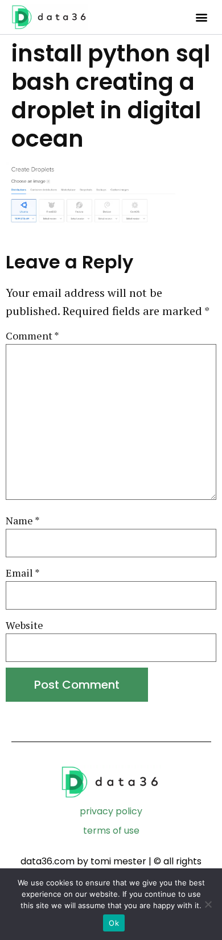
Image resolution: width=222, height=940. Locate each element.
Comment (32, 335)
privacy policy (111, 811)
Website (24, 625)
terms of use (111, 830)
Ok (114, 922)
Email (23, 572)
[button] (201, 17)
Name (23, 520)
